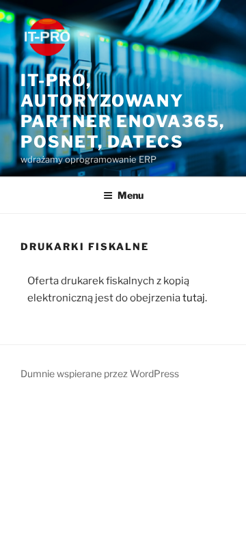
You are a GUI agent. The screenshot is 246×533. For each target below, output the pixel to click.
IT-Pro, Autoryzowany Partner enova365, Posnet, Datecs (122, 111)
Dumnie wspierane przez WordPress (99, 373)
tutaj (193, 298)
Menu (131, 195)
